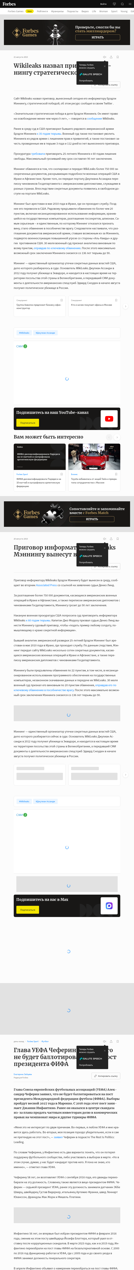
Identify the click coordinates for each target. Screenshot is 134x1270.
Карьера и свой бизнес (81, 935)
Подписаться (27, 422)
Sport (114, 11)
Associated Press (46, 585)
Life (94, 11)
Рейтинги (42, 11)
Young (124, 11)
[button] (130, 4)
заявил (58, 1111)
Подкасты (72, 11)
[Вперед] (125, 306)
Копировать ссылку (108, 84)
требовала (38, 154)
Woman (103, 11)
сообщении (94, 118)
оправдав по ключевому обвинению (57, 248)
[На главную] (9, 4)
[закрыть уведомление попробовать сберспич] (104, 66)
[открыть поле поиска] (122, 4)
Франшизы (57, 11)
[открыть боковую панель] (114, 4)
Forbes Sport (22, 474)
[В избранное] (61, 300)
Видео (85, 11)
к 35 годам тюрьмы (49, 133)
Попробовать (86, 80)
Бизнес (74, 474)
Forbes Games (20, 11)
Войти (103, 3)
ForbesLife (21, 935)
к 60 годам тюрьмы (38, 620)
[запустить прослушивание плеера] (104, 57)
